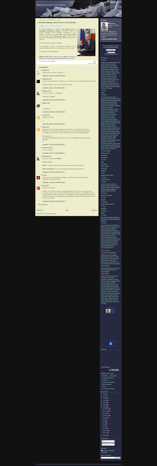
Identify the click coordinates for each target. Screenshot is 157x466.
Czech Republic (106, 150)
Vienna (103, 92)
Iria (106, 62)
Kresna (111, 119)
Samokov (106, 135)
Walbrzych (113, 189)
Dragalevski (117, 105)
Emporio (103, 76)
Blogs (112, 268)
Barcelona (103, 208)
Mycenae (109, 62)
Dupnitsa (103, 107)
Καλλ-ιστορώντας (107, 384)
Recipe (106, 300)
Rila (111, 133)
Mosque (115, 237)
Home (67, 210)
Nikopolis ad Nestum (106, 128)
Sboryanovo (104, 136)
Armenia (108, 255)
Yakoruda (111, 147)
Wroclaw (113, 190)
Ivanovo (109, 114)
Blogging (108, 268)
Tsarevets (109, 143)
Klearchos (45, 91)
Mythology (115, 294)
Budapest (103, 170)
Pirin (102, 131)
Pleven (105, 131)
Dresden (106, 166)
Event (102, 232)
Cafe (106, 227)
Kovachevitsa (111, 117)
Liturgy (113, 293)
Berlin (102, 166)
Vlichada (107, 86)
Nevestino (103, 126)
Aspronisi (103, 74)
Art (106, 277)
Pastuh (103, 129)
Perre (110, 219)
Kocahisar (103, 220)
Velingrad (103, 147)
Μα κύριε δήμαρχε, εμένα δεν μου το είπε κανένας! (57, 22)
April (103, 426)
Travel (116, 244)
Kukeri (102, 235)
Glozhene (103, 110)
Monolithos (104, 83)
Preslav (118, 131)
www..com (110, 307)
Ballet (115, 225)
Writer (104, 303)
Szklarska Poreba (105, 189)
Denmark (104, 155)
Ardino (114, 97)
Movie (107, 294)
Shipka (114, 136)
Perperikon (111, 129)
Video (102, 245)
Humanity (103, 291)
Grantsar (107, 112)
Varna (102, 145)
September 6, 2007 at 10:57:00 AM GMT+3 (54, 87)
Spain (103, 206)
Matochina (103, 122)
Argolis (103, 62)
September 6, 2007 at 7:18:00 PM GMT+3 (54, 153)
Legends (107, 235)
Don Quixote (108, 228)
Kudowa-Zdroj (114, 185)
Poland (104, 181)
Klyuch (108, 116)
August (104, 417)
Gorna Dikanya (110, 110)
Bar (118, 225)
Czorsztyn (113, 184)
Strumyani (103, 141)
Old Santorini (109, 239)
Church (103, 228)
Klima (107, 69)
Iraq (118, 258)
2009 (104, 402)
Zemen (103, 148)
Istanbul (114, 219)
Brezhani (114, 102)
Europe (115, 258)
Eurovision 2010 (105, 286)
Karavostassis (105, 65)
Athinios (108, 74)
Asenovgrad (104, 98)
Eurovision (104, 282)
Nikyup (114, 128)
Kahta (118, 219)
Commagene (110, 217)
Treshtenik (104, 143)
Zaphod (45, 103)
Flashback (103, 233)
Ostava (118, 128)
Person (115, 239)
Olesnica (108, 187)
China (106, 256)
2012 (104, 396)
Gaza (102, 258)
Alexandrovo (104, 97)
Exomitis (108, 76)
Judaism (109, 293)
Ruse (102, 135)
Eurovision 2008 (105, 284)
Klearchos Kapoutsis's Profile (110, 341)
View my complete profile (109, 39)
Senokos (110, 136)
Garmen (116, 109)
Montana (108, 124)
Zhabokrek (117, 147)
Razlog (107, 133)
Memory (103, 294)
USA (111, 263)
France (104, 159)
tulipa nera (46, 79)
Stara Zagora (113, 140)
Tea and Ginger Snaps (108, 388)
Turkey (104, 215)
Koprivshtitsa (104, 117)
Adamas (103, 69)
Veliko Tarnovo (116, 145)
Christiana (113, 74)
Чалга (111, 247)
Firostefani (104, 78)
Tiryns (118, 62)
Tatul (113, 141)
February (104, 430)
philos (44, 127)
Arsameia (116, 217)
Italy (103, 173)
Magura (111, 121)
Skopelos (117, 86)
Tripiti (116, 69)
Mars (114, 260)
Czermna (107, 184)
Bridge (102, 227)
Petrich (117, 129)
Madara (107, 121)
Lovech (103, 121)
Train (113, 244)
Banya (109, 98)
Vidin (107, 147)
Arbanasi (110, 97)
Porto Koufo (104, 67)
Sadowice (117, 187)
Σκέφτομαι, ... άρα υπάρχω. (109, 375)
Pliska (109, 131)
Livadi (110, 65)
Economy (107, 281)
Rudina (118, 133)
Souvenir (103, 244)
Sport (114, 301)
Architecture (110, 225)
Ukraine (107, 263)
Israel (102, 260)
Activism (103, 276)
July (103, 419)
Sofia (108, 140)
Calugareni (109, 195)
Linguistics (112, 235)
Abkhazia (103, 255)
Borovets (109, 102)
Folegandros (108, 64)
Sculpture (111, 242)
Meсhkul (109, 122)
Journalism (104, 293)
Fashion (112, 286)
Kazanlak (103, 116)
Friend (116, 268)
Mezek (118, 122)
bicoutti (45, 115)
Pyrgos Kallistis (112, 84)
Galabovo (111, 109)
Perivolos (116, 83)
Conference (104, 279)
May (103, 424)
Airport (116, 71)
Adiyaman (103, 217)
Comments (106, 444)
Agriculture (104, 225)
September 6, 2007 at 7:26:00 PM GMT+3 (54, 172)
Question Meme (105, 271)
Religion (110, 300)
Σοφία (44, 185)
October (104, 413)
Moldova (104, 177)
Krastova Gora (105, 119)
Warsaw (103, 190)
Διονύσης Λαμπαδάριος (108, 382)
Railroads (109, 240)
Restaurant (115, 240)
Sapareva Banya (113, 135)
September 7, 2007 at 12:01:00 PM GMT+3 (54, 182)
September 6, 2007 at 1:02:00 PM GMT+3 (54, 124)
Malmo (103, 213)
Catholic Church (115, 227)
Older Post (94, 210)
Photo (117, 296)
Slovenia (112, 262)
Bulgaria (104, 94)
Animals (115, 276)
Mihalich (103, 124)
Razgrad (103, 133)
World (118, 263)
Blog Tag (103, 268)
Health (111, 289)
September (105, 415)
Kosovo (106, 260)
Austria (104, 90)
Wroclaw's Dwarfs (113, 230)
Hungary (104, 168)
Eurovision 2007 (111, 282)
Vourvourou (111, 67)
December (105, 409)
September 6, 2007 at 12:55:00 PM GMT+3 (54, 111)
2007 (104, 407)
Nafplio (114, 62)
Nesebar (113, 124)
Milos (116, 67)
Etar (107, 107)
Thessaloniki (104, 88)
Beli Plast (113, 98)
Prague (108, 153)
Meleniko (114, 122)
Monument (109, 237)
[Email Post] (94, 61)
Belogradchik (110, 100)
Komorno (108, 185)
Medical (118, 293)
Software (107, 301)
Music (110, 294)
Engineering (113, 281)
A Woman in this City (108, 377)
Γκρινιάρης (105, 380)
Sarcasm (115, 300)
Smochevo (104, 140)
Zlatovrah (112, 148)
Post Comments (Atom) (50, 213)
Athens (103, 64)
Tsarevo (114, 143)
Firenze (108, 175)
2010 (104, 400)
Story (117, 301)
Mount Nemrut (104, 219)
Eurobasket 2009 (115, 232)
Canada (103, 256)
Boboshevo (104, 102)
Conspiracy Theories (112, 279)
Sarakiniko (112, 69)
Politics (107, 298)
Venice (111, 175)
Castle (109, 227)
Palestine (103, 262)
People (113, 296)
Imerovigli (109, 78)
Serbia (104, 197)
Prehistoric (104, 240)
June (103, 422)
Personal (114, 269)
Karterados (104, 79)
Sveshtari (109, 141)
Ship (116, 242)
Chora (113, 64)
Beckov (103, 204)
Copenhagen (104, 157)
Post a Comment (42, 204)
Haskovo (112, 112)
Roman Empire (105, 242)
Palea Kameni (104, 81)
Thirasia (110, 88)
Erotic (118, 281)
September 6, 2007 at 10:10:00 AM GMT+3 (54, 75)
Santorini (103, 71)
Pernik (106, 129)
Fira (116, 76)
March (104, 428)
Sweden (104, 210)
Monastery (104, 237)
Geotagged (114, 233)
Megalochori (112, 81)
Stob (118, 140)
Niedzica (103, 187)
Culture (103, 281)
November (105, 411)
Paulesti (108, 179)
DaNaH (44, 70)
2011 (104, 398)
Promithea (111, 298)
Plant (118, 239)
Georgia (106, 258)
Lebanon (111, 260)
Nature (102, 296)
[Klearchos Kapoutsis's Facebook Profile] (110, 344)
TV (102, 303)
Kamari (114, 78)
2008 (104, 405)
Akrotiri (103, 72)
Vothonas (112, 86)
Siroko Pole (112, 138)
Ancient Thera (115, 72)
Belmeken (103, 100)
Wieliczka (108, 190)
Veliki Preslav (108, 145)
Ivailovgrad (104, 114)
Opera (109, 296)
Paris (102, 162)
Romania (104, 193)
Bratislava (108, 204)
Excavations (108, 72)
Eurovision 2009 (114, 284)
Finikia (112, 76)
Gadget (116, 286)
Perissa (111, 83)
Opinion (110, 269)
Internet (112, 291)
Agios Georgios (110, 71)
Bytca (112, 204)
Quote (116, 298)
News (106, 296)
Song (111, 301)
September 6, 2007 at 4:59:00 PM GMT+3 (54, 144)
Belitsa (118, 98)
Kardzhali (114, 114)
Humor (108, 291)
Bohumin (103, 153)
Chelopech (111, 104)
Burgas (103, 104)
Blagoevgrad (117, 100)
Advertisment (109, 276)
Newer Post (40, 210)
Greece (110, 258)
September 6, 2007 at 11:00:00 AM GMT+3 (54, 99)
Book (112, 277)
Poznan (113, 187)
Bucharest (103, 195)
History (115, 289)
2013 (104, 394)
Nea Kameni (115, 79)
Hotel (118, 233)
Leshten (115, 119)
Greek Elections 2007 (110, 288)
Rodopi (114, 133)
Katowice (103, 185)
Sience (103, 301)
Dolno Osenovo (110, 105)
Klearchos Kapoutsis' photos (113, 311)
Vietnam (115, 263)
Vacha (118, 143)
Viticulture (107, 245)
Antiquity (103, 277)
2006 (104, 435)
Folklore (109, 233)
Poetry (102, 298)
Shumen (103, 138)
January (104, 432)
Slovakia (104, 202)
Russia (94, 63)
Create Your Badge (111, 346)
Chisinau (103, 179)
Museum (103, 239)
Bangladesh (114, 255)
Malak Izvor (117, 121)
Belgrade (103, 199)
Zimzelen (107, 148)
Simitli (107, 138)
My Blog (105, 269)
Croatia (110, 256)
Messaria (109, 79)
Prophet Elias (104, 84)
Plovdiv (113, 131)
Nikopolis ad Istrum (112, 126)
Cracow (103, 184)
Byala (106, 104)
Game (102, 288)
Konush (112, 116)
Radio (102, 300)
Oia (108, 83)
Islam (116, 291)
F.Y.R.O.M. (116, 256)
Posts (105, 441)
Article (109, 277)
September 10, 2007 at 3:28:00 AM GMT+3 (54, 201)
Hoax (118, 289)
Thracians (108, 244)
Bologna (103, 175)
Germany (104, 164)
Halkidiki (115, 65)
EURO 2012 (107, 232)
